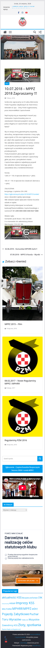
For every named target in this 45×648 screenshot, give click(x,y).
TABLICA (24, 620)
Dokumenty (5, 603)
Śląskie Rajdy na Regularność (11, 629)
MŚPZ (35, 608)
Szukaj (40, 458)
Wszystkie (34, 619)
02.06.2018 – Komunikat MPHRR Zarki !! (21, 249)
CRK (40, 597)
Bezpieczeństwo (30, 597)
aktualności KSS (12, 597)
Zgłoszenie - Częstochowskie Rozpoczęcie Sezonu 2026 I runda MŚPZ (22, 469)
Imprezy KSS (25, 603)
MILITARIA (7, 609)
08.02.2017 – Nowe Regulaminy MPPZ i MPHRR (20, 382)
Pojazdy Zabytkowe (15, 614)
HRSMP (12, 603)
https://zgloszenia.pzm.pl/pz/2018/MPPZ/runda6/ (22, 194)
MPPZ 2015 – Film (13, 324)
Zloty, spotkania (29, 625)
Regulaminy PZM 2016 (16, 440)
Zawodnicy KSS (10, 625)
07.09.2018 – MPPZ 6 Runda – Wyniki (25, 254)
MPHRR (17, 609)
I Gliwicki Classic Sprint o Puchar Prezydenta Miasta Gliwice (23, 8)
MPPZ (7, 83)
